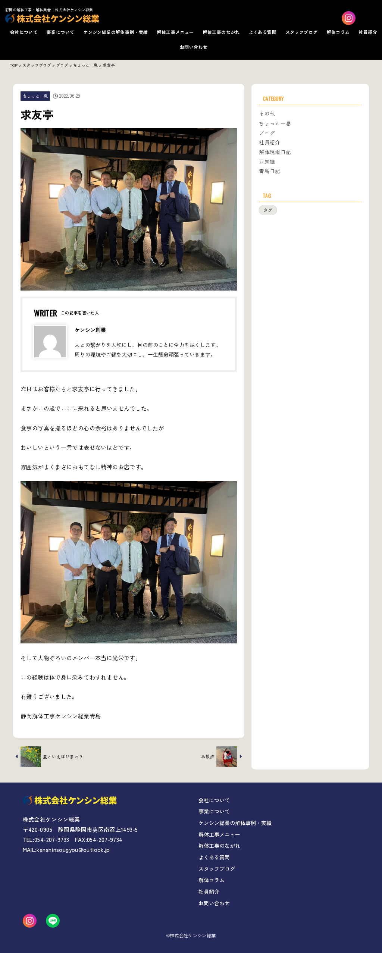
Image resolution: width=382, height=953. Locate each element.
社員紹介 (367, 32)
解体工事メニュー (175, 32)
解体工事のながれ (221, 32)
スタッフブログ (301, 32)
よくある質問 (262, 32)
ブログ (267, 133)
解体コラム (338, 32)
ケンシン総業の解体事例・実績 (115, 32)
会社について (24, 32)
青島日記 (269, 171)
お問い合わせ (193, 47)
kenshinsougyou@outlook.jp (73, 849)
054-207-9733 (51, 839)
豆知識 (267, 161)
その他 (267, 113)
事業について (60, 32)
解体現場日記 (275, 152)
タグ (267, 210)
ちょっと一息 (35, 96)
